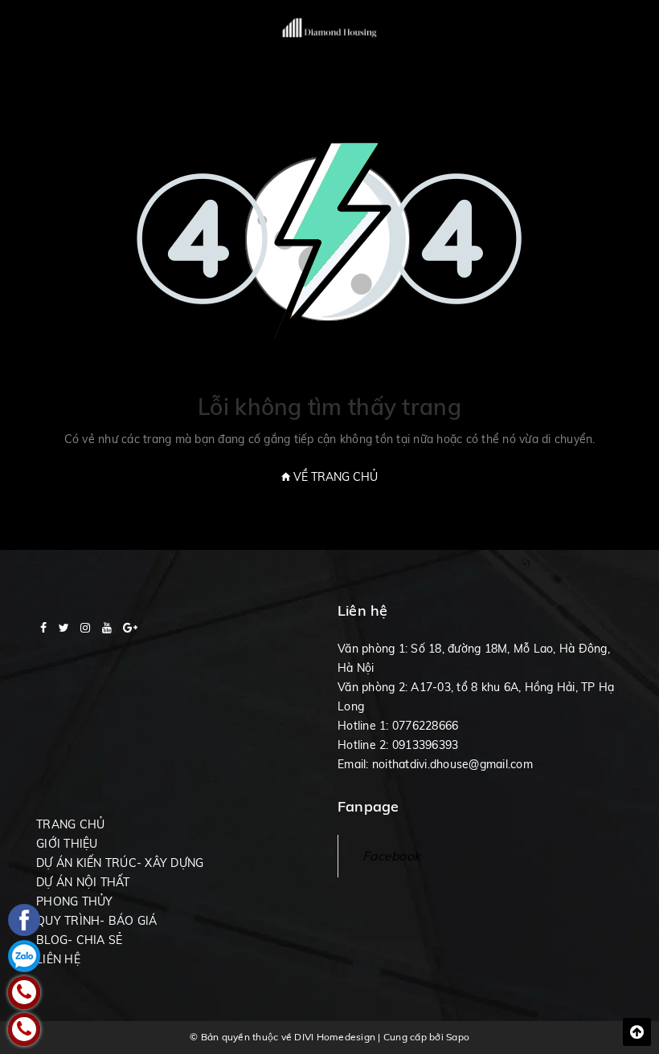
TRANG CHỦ (70, 824)
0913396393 (425, 745)
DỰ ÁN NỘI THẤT (83, 882)
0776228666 (425, 725)
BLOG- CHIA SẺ (79, 940)
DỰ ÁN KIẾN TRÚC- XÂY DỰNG (119, 863)
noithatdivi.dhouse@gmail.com (452, 764)
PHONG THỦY (74, 901)
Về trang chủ (334, 477)
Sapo (457, 1037)
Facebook (391, 856)
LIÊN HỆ (58, 959)
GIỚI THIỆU (67, 843)
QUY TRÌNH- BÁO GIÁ (97, 921)
